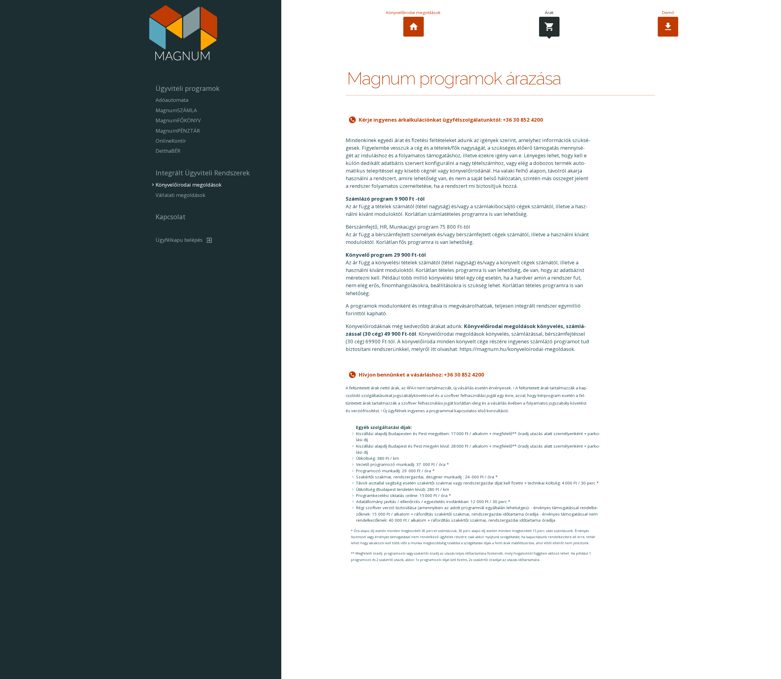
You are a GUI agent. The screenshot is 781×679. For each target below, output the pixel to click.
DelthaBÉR (168, 150)
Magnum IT (183, 34)
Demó (668, 21)
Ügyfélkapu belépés (179, 239)
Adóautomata (172, 99)
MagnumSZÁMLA (176, 110)
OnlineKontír (171, 140)
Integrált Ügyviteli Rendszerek (203, 172)
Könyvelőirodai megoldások (413, 21)
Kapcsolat (170, 216)
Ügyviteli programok (188, 88)
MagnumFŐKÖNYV (178, 120)
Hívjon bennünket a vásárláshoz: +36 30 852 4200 (421, 374)
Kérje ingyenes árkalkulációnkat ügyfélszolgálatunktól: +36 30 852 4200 (451, 119)
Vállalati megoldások (180, 194)
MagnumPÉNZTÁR (178, 130)
